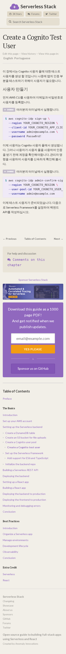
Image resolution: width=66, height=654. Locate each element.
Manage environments (15, 540)
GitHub (6, 618)
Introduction (10, 414)
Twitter (52, 13)
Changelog (8, 601)
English (8, 58)
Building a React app (14, 487)
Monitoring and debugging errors (22, 505)
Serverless (9, 574)
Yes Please (33, 349)
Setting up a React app (16, 481)
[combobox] (33, 21)
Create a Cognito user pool (20, 442)
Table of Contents (35, 238)
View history (28, 53)
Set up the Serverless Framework (24, 453)
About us (7, 610)
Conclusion (9, 511)
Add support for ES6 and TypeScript (27, 458)
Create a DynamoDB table (20, 432)
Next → (58, 238)
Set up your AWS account (17, 421)
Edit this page (11, 53)
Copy (57, 119)
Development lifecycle (15, 545)
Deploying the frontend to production (24, 499)
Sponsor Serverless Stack (33, 279)
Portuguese (22, 58)
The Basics (9, 408)
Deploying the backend (16, 476)
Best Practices (11, 521)
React (6, 580)
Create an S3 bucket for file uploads (25, 437)
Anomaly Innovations (26, 643)
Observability (10, 551)
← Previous (9, 238)
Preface (7, 398)
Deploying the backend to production (24, 493)
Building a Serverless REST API (20, 470)
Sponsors (8, 614)
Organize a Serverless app (17, 534)
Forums (35, 13)
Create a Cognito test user (23, 447)
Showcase (8, 605)
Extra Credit (10, 567)
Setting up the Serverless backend (22, 426)
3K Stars (17, 13)
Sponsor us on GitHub (33, 368)
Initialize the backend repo (20, 464)
